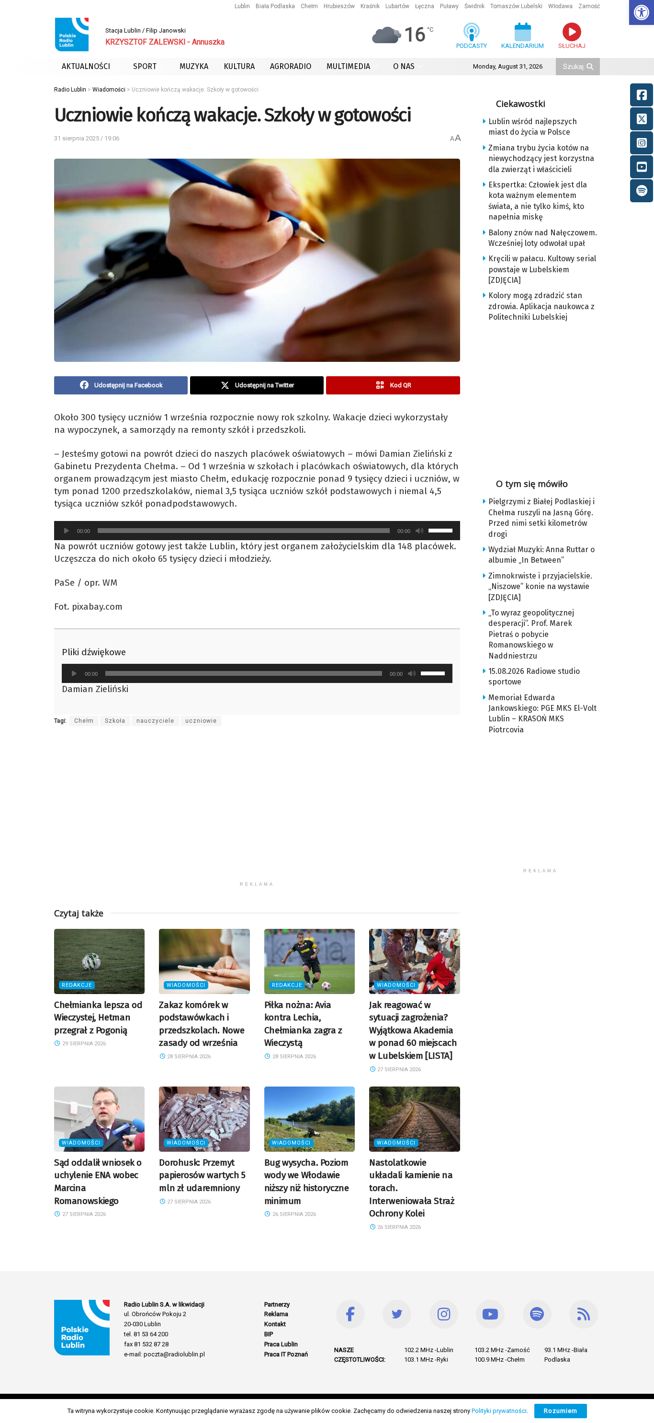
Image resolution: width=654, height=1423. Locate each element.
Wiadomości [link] (186, 985)
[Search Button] (590, 66)
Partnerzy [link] (277, 1304)
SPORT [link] (145, 66)
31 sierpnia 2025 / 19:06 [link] (86, 138)
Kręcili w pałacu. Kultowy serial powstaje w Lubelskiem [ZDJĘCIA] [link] (542, 269)
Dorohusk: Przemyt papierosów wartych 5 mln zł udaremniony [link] (202, 1175)
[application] (257, 530)
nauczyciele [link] (155, 720)
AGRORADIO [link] (290, 66)
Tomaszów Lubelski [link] (516, 6)
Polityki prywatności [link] (499, 1410)
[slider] (441, 529)
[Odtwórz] (66, 530)
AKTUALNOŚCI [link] (86, 66)
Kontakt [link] (275, 1324)
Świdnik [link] (474, 6)
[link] (641, 12)
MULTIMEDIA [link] (348, 66)
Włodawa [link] (560, 6)
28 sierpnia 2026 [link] (188, 1056)
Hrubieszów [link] (339, 6)
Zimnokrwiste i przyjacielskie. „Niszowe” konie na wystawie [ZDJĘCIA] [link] (540, 586)
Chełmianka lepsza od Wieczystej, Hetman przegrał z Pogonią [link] (98, 1017)
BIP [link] (268, 1334)
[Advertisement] (257, 809)
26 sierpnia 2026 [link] (293, 1214)
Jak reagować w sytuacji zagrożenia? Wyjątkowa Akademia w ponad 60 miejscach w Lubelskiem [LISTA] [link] (413, 1030)
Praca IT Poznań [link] (286, 1354)
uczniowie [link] (201, 720)
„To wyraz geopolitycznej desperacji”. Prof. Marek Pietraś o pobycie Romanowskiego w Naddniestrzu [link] (531, 634)
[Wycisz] (419, 530)
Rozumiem (560, 1410)
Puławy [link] (449, 6)
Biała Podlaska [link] (275, 6)
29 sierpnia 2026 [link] (83, 1044)
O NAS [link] (404, 66)
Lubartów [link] (397, 6)
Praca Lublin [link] (281, 1344)
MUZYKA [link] (194, 66)
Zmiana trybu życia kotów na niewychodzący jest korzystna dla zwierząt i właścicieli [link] (541, 158)
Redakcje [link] (77, 985)
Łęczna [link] (424, 6)
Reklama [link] (276, 1314)
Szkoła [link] (115, 720)
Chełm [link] (309, 6)
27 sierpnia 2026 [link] (398, 1069)
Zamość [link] (589, 6)
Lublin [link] (242, 6)
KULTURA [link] (239, 66)
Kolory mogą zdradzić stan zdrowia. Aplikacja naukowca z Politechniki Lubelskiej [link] (541, 306)
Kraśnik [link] (370, 6)
